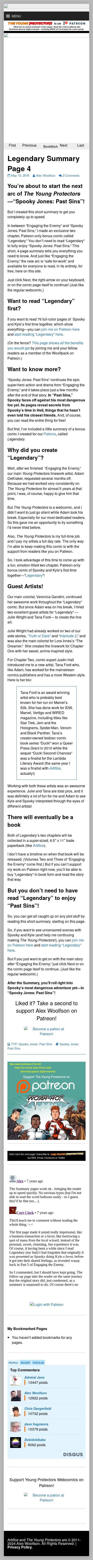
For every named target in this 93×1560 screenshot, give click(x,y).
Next (63, 145)
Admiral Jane (34, 1377)
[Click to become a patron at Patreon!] (46, 1030)
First (12, 145)
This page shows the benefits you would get (45, 345)
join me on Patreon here (60, 329)
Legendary (33, 575)
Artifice (38, 845)
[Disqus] (46, 1229)
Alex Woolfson (45, 175)
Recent (25, 1362)
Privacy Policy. (20, 1547)
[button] (16, 16)
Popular (38, 1362)
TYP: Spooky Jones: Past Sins (31, 1044)
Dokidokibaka (35, 1439)
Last (80, 145)
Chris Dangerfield (37, 1408)
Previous (29, 145)
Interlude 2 (68, 635)
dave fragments (36, 1424)
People (13, 1362)
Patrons (50, 433)
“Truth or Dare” (39, 635)
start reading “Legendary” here (38, 334)
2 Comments (71, 175)
